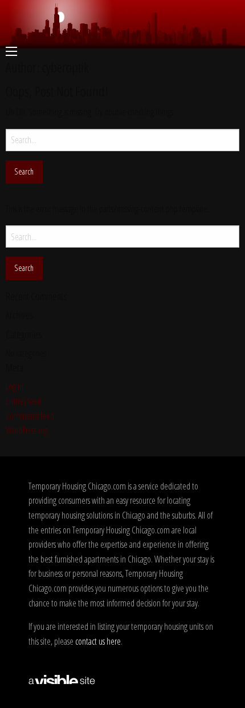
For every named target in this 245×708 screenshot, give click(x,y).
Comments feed (30, 416)
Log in (14, 386)
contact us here (98, 641)
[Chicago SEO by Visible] (61, 678)
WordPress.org (27, 430)
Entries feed (23, 401)
